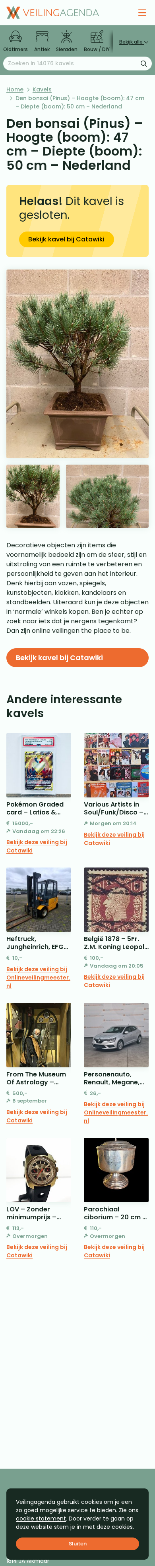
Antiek (42, 49)
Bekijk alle (131, 41)
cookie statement (41, 1518)
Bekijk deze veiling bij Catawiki (36, 846)
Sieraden (67, 49)
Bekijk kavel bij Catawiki (66, 239)
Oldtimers (15, 49)
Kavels (42, 89)
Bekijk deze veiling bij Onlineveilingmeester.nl (38, 977)
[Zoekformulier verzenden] (144, 63)
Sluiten (78, 1543)
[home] (52, 12)
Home (14, 89)
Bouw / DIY (97, 49)
